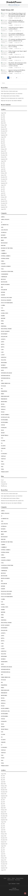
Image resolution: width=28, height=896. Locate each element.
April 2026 (3, 121)
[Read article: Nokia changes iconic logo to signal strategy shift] (4, 52)
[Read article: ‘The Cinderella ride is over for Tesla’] (4, 58)
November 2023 (4, 179)
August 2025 (3, 137)
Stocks (3, 425)
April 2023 (3, 193)
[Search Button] (26, 2)
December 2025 (4, 129)
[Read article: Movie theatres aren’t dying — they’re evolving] (4, 47)
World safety (5, 471)
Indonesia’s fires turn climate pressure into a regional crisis (12, 98)
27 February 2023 (17, 42)
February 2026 (4, 125)
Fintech (13, 878)
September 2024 (4, 159)
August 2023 (3, 185)
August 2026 (3, 113)
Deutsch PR (4, 282)
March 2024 (3, 171)
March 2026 (3, 123)
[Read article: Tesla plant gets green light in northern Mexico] (4, 29)
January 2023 (3, 199)
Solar (2, 412)
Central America (5, 256)
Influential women (6, 328)
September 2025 (4, 135)
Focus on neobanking (7, 302)
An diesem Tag (4, 224)
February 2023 (4, 197)
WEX (2, 466)
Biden (2, 240)
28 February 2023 (17, 17)
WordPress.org (4, 486)
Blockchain (4, 243)
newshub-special (5, 378)
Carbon (3, 250)
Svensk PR (3, 427)
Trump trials (4, 435)
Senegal (3, 406)
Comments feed (4, 484)
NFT (2, 380)
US (1, 451)
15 (16, 77)
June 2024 (3, 165)
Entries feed (3, 482)
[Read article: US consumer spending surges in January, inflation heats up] (4, 41)
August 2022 (3, 209)
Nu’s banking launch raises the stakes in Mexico (10, 95)
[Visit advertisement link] (14, 5)
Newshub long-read (6, 373)
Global (5, 878)
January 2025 (3, 151)
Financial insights (6, 300)
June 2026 (3, 117)
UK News (3, 445)
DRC (2, 287)
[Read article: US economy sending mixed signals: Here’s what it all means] (4, 35)
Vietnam (3, 456)
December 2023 (4, 177)
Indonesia (3, 326)
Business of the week (7, 248)
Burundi (3, 245)
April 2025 (3, 145)
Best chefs (4, 237)
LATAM (2, 354)
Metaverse (4, 362)
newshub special (5, 375)
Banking (3, 235)
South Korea (4, 419)
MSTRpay (3, 365)
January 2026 (3, 127)
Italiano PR (4, 336)
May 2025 (3, 143)
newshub (11, 17)
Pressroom (4, 399)
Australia (3, 232)
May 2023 (3, 191)
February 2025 (4, 149)
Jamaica (3, 339)
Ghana (3, 310)
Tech (2, 430)
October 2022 (3, 205)
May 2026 (3, 119)
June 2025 (3, 141)
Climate (3, 263)
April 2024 (3, 169)
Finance (9, 878)
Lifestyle (3, 357)
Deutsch (3, 279)
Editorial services (10, 879)
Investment (4, 334)
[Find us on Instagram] (15, 892)
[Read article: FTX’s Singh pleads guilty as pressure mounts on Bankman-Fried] (4, 22)
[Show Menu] (1, 2)
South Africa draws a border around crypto (9, 91)
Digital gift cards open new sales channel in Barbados (11, 100)
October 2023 (3, 181)
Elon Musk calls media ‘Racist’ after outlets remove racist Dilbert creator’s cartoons (17, 64)
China (2, 261)
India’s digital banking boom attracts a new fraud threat (11, 93)
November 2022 (4, 203)
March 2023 (3, 195)
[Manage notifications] (25, 893)
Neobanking (4, 367)
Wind (2, 469)
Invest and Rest (5, 331)
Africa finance (5, 219)
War (2, 461)
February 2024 (4, 173)
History (3, 318)
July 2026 (3, 115)
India (2, 321)
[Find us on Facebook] (12, 892)
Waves (2, 464)
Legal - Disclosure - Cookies (14, 883)
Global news (4, 313)
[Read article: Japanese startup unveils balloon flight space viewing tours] (4, 71)
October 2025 (3, 133)
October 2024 (3, 157)
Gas (2, 308)
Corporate (4, 276)
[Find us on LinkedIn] (13, 892)
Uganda (3, 440)
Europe (3, 295)
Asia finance (4, 230)
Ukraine (3, 448)
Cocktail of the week (7, 271)
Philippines (4, 391)
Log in (2, 480)
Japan (2, 341)
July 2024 (3, 163)
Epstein (3, 292)
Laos (2, 349)
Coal (2, 269)
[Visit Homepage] (14, 2)
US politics (4, 453)
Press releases (5, 396)
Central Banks (5, 258)
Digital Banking (5, 284)
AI (1, 222)
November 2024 (4, 155)
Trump (2, 432)
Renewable (4, 401)
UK (1, 443)
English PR (4, 289)
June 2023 (3, 189)
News (2, 370)
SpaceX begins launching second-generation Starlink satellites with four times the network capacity (17, 15)
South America (5, 414)
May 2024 (3, 167)
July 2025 (3, 139)
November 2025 (4, 131)
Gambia (3, 305)
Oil (2, 388)
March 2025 (3, 147)
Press (2, 393)
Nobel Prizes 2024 (5, 383)
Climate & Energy (6, 266)
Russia (2, 404)
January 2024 (3, 175)
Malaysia (3, 360)
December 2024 (4, 153)
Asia (2, 227)
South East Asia (5, 417)
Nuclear (3, 386)
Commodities (4, 274)
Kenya (2, 344)
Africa (3, 217)
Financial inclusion (6, 297)
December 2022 (4, 201)
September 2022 (4, 207)
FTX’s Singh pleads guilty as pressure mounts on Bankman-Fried (16, 22)
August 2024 (3, 161)
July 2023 (3, 187)
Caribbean (4, 253)
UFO (2, 438)
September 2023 (4, 183)
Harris (3, 315)
